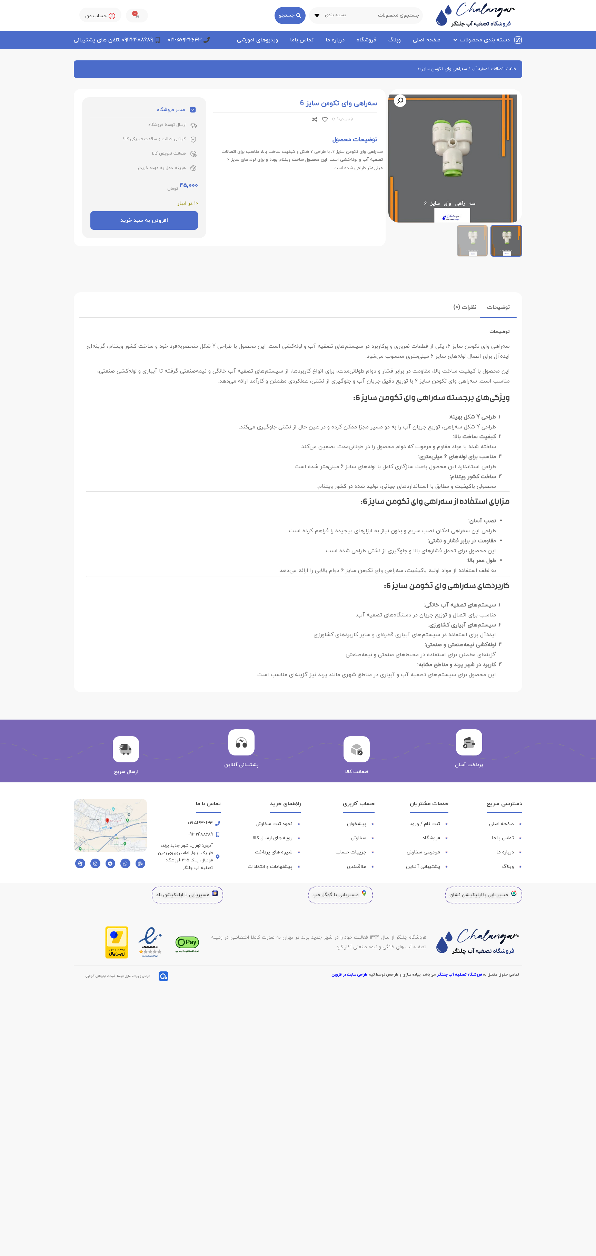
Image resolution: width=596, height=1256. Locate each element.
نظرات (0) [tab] (465, 307)
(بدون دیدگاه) (342, 119)
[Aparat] (80, 864)
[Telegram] (111, 864)
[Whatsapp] (125, 864)
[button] (400, 101)
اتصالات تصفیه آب (488, 68)
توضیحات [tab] (498, 307)
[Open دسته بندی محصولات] (455, 40)
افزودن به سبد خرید (144, 220)
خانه (513, 68)
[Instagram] (95, 864)
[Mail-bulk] (141, 864)
